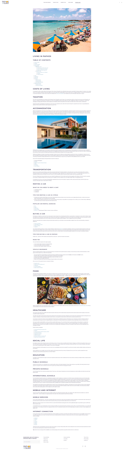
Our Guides (70, 2)
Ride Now (36, 210)
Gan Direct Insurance (37, 332)
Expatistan (62, 93)
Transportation (36, 65)
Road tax (38, 73)
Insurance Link (36, 263)
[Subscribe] (39, 441)
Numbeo (57, 93)
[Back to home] (5, 2)
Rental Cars (36, 208)
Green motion (36, 209)
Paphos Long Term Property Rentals (40, 162)
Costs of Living (36, 62)
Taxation (35, 63)
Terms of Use (86, 437)
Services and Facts (67, 437)
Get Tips (65, 440)
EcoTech (35, 422)
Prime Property (36, 166)
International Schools (39, 82)
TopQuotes (36, 265)
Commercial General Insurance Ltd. (40, 329)
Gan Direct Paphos (37, 266)
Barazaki (35, 161)
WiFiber (35, 423)
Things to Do (55, 2)
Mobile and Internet (37, 83)
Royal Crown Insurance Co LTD (39, 337)
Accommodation (37, 64)
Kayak (35, 207)
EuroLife (35, 330)
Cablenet (35, 418)
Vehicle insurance (40, 74)
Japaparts (36, 226)
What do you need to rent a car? (42, 67)
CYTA (35, 420)
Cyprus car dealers (37, 223)
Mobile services (38, 84)
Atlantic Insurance (37, 334)
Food (35, 75)
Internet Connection (39, 85)
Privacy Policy (86, 438)
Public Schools (38, 79)
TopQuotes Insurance (38, 333)
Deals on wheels (37, 225)
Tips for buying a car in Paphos (42, 72)
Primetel (35, 419)
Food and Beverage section (83, 305)
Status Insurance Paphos (38, 267)
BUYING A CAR (38, 71)
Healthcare (36, 76)
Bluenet (35, 424)
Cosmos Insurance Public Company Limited (41, 331)
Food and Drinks (47, 2)
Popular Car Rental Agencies (42, 70)
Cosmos (35, 421)
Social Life (36, 77)
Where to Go (63, 2)
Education (36, 78)
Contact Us (86, 440)
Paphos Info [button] (77, 2)
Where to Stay (45, 441)
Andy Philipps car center (38, 224)
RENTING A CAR (38, 66)
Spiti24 (35, 163)
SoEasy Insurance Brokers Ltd (39, 264)
